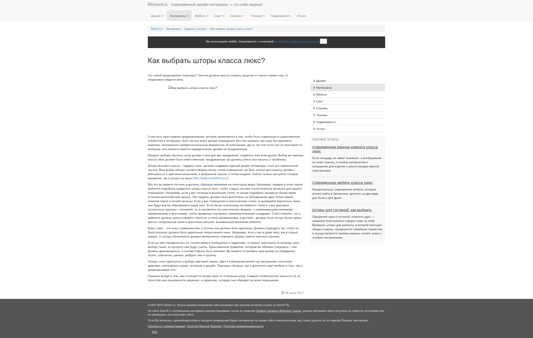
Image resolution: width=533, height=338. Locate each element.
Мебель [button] (200, 16)
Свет (319, 101)
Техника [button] (257, 16)
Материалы (323, 87)
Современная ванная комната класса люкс (345, 149)
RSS (154, 332)
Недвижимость (281, 16)
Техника (321, 115)
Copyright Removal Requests (204, 326)
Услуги (301, 16)
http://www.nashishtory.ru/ (210, 178)
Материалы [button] (178, 16)
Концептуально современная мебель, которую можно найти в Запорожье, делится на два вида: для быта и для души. (345, 193)
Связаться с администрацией (166, 326)
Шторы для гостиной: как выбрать (342, 210)
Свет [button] (218, 16)
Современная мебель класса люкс (342, 183)
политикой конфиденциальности (296, 41)
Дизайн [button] (156, 16)
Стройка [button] (236, 16)
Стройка (321, 108)
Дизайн (320, 80)
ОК (323, 41)
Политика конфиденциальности (243, 326)
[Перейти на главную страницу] (205, 5)
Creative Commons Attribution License (278, 311)
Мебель (321, 94)
